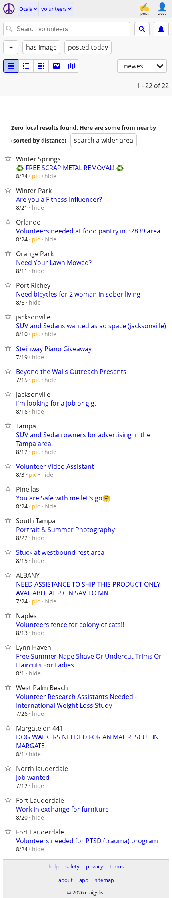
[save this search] (161, 29)
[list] (10, 66)
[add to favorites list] (9, 158)
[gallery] (56, 66)
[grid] (41, 66)
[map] (71, 66)
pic (36, 176)
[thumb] (26, 66)
